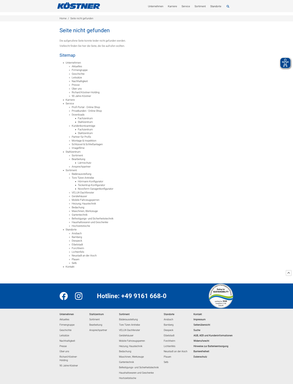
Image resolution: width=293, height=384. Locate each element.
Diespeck (168, 330)
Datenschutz (200, 356)
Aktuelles (64, 319)
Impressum (200, 319)
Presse (63, 346)
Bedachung (125, 351)
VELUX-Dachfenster (129, 330)
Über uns (64, 351)
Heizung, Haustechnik (130, 346)
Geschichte (65, 330)
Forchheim (169, 340)
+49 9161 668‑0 (143, 296)
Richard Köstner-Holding (68, 358)
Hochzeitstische (127, 378)
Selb (166, 362)
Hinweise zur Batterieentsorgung (211, 346)
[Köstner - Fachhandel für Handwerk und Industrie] (78, 5)
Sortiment (200, 6)
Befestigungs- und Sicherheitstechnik (139, 367)
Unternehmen (155, 6)
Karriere (172, 6)
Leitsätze (64, 335)
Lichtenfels (169, 346)
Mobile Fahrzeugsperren (132, 340)
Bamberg (169, 324)
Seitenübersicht (202, 324)
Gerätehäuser (126, 335)
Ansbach (168, 319)
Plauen (167, 356)
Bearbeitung (95, 324)
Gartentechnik (126, 362)
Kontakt (198, 314)
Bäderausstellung (128, 319)
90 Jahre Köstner (69, 365)
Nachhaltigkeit (67, 340)
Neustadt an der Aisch (175, 351)
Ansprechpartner (98, 330)
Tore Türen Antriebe (129, 324)
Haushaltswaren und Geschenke (136, 372)
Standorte (215, 6)
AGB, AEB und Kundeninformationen (213, 335)
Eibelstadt (169, 335)
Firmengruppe (67, 324)
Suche (197, 330)
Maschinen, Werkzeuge (131, 356)
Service (186, 6)
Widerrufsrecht (201, 340)
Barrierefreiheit (201, 351)
